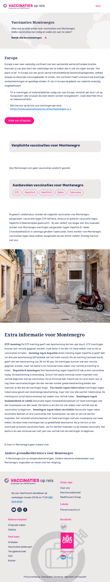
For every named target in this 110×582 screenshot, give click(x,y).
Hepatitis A (30, 192)
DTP (17, 192)
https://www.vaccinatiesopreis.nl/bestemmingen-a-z (40, 109)
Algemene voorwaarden (75, 577)
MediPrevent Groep (70, 497)
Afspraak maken (17, 525)
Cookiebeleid (47, 577)
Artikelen (13, 542)
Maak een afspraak (19, 120)
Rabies (61, 192)
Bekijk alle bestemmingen (26, 37)
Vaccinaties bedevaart (20, 546)
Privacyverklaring (32, 577)
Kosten (12, 560)
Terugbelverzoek (17, 551)
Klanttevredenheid (70, 492)
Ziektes (12, 529)
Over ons (65, 488)
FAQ (10, 556)
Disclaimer (58, 577)
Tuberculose (75, 192)
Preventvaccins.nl (70, 509)
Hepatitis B (46, 192)
